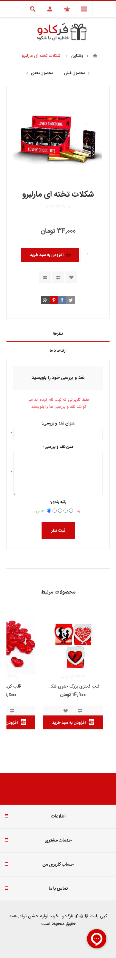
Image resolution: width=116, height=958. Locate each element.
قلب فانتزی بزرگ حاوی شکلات (73, 686)
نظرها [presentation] (58, 333)
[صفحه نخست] (95, 56)
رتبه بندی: (58, 502)
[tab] (58, 333)
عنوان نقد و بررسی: (58, 423)
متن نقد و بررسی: (58, 446)
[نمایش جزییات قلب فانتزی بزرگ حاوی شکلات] (73, 644)
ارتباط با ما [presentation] (58, 350)
